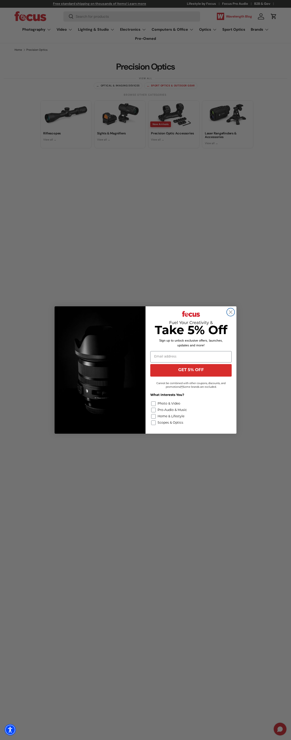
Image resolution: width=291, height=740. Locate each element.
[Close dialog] (231, 312)
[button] (10, 729)
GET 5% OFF (191, 370)
